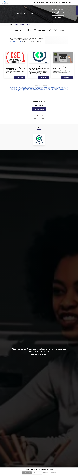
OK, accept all (27, 472)
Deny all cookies (37, 472)
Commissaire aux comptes (58, 2)
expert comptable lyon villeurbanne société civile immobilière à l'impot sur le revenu (28, 91)
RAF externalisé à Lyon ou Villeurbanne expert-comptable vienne (50, 91)
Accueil (36, 2)
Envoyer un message (39, 109)
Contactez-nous (58, 17)
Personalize (46, 472)
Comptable (48, 2)
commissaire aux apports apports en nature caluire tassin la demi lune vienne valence (41, 89)
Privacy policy (53, 472)
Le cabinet (41, 2)
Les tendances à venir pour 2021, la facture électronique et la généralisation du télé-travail (62, 67)
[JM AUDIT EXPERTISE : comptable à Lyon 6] (6, 2)
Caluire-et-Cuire (49, 40)
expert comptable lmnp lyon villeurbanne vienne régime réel (40, 87)
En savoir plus (19, 77)
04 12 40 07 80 (59, 9)
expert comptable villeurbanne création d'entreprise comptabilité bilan (52, 92)
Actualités (68, 2)
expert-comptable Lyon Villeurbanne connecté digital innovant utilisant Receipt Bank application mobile (33, 90)
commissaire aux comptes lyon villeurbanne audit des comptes (19, 89)
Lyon (48, 39)
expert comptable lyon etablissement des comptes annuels (57, 90)
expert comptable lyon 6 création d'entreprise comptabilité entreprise (20, 87)
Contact (74, 2)
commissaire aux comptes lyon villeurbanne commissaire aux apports (31, 92)
